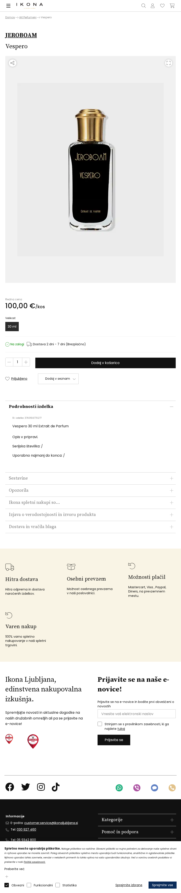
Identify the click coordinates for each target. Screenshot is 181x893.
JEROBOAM (21, 35)
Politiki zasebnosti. (34, 862)
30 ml (12, 326)
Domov (10, 17)
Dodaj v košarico (105, 362)
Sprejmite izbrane (128, 885)
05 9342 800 (26, 840)
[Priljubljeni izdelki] (162, 5)
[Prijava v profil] (152, 5)
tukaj (121, 729)
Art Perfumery (28, 17)
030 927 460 (26, 829)
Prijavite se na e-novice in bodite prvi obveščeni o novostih (136, 704)
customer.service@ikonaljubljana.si (51, 823)
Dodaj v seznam (57, 378)
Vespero (46, 17)
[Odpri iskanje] (143, 5)
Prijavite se (114, 739)
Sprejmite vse (162, 885)
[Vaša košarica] (172, 5)
